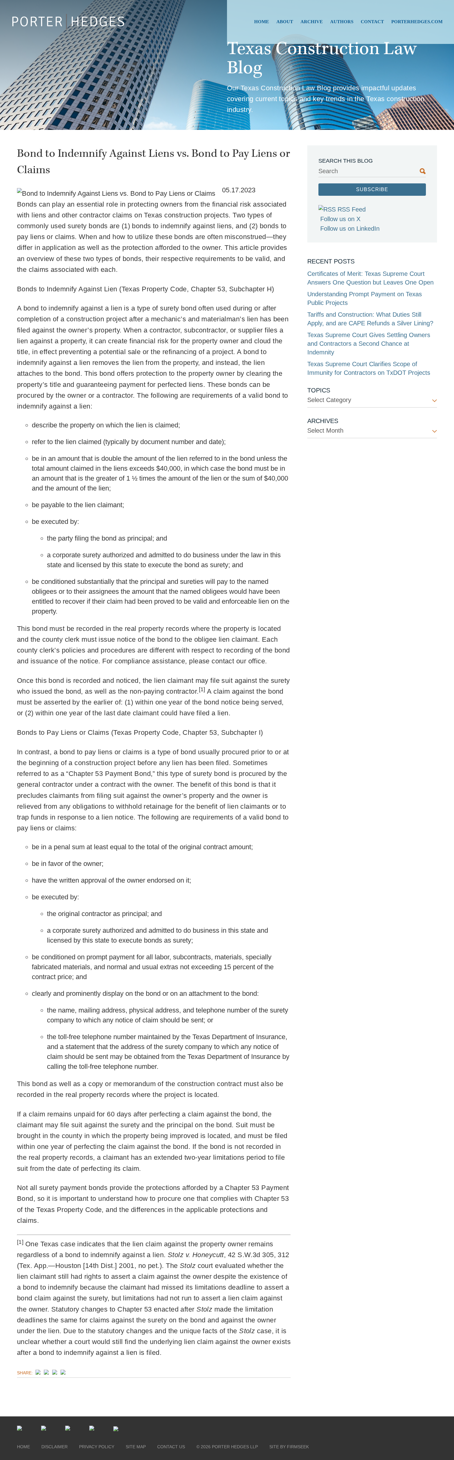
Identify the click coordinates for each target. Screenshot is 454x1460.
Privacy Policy (96, 1446)
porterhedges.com (417, 21)
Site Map (136, 1446)
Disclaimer (54, 1446)
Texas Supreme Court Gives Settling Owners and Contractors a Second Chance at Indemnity (368, 344)
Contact (372, 21)
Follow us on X (340, 219)
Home (261, 21)
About (284, 21)
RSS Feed (352, 209)
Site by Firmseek (289, 1446)
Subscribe (372, 189)
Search (328, 171)
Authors (341, 21)
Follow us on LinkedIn (350, 228)
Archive (312, 21)
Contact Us (171, 1446)
